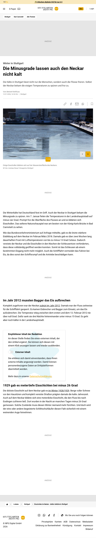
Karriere (58, 522)
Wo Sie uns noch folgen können (79, 515)
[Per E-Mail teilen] (76, 103)
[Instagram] (39, 515)
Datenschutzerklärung (41, 376)
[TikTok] (49, 515)
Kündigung (67, 525)
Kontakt (77, 525)
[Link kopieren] (65, 103)
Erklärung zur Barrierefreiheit (48, 525)
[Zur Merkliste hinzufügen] (91, 103)
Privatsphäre (47, 522)
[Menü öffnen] (4, 8)
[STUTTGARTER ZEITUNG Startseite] (48, 9)
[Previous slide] (82, 154)
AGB (65, 522)
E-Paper (12, 9)
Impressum (88, 525)
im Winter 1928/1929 (58, 390)
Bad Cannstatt (18, 17)
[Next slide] (88, 154)
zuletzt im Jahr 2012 (50, 305)
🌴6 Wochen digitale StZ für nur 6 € (48, 2)
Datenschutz (74, 522)
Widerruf (89, 529)
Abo (80, 9)
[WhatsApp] (44, 515)
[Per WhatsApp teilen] (82, 103)
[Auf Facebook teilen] (71, 103)
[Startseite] (7, 504)
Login (92, 9)
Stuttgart (7, 17)
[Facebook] (54, 515)
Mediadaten (87, 522)
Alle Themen (31, 17)
